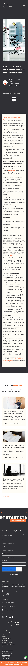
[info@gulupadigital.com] (2, 610)
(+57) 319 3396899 (9, 602)
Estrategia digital (20, 457)
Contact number (6, 553)
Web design (17, 93)
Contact (4, 636)
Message (4, 560)
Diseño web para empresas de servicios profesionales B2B (14, 478)
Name (3, 540)
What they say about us (7, 642)
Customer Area (5, 647)
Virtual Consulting (6, 638)
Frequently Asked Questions (8, 644)
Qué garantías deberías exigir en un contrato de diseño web (14, 444)
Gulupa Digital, (14, 517)
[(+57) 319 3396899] (2, 602)
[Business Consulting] (2, 606)
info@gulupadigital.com (11, 610)
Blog (3, 634)
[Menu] (14, 99)
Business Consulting (10, 606)
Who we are (4, 640)
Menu (14, 101)
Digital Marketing (6, 632)
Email (3, 547)
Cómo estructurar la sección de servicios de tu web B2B (14, 411)
